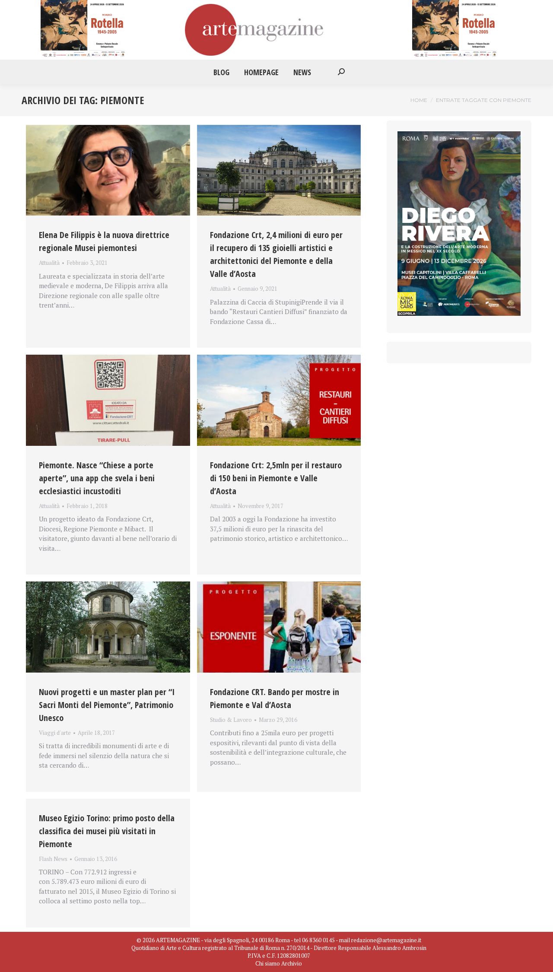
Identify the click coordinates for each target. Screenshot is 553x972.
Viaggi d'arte (55, 733)
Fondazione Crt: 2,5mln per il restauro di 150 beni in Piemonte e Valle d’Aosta (276, 478)
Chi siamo (267, 963)
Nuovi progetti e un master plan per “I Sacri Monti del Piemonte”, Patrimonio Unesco (107, 705)
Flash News (53, 859)
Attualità (49, 263)
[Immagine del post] (108, 170)
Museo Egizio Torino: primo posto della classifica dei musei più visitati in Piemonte (107, 831)
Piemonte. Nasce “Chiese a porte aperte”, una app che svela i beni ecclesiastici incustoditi (97, 478)
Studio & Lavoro (231, 720)
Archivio (291, 963)
